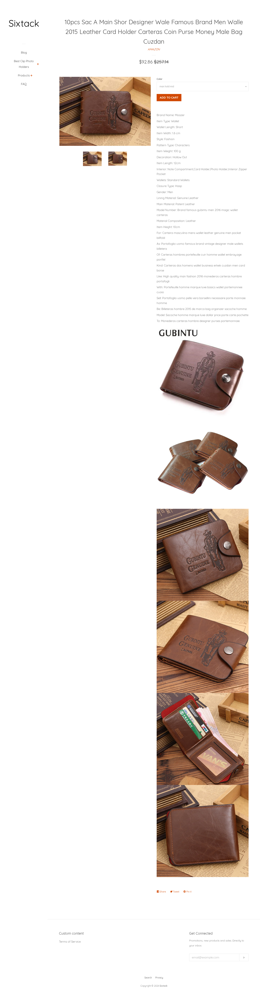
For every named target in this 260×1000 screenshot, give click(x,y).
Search (148, 977)
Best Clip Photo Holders (24, 64)
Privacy (159, 977)
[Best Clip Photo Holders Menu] (38, 64)
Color (159, 79)
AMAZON (154, 49)
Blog (24, 52)
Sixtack (163, 985)
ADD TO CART (169, 97)
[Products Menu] (31, 75)
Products (24, 75)
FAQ (24, 84)
